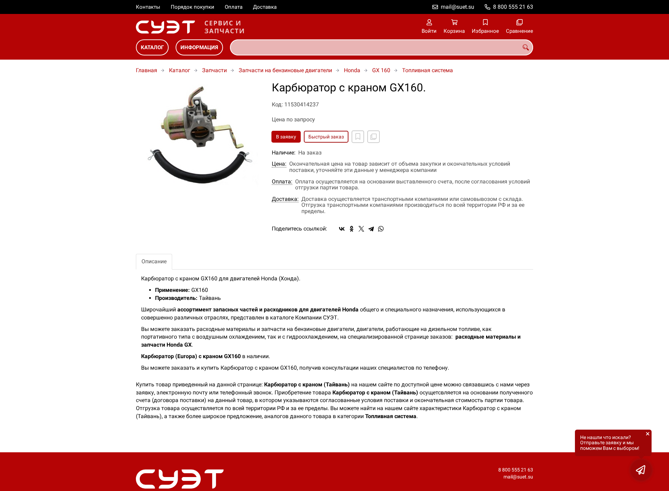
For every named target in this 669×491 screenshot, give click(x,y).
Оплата (234, 7)
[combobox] (381, 47)
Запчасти (214, 70)
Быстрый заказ (326, 136)
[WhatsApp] (381, 229)
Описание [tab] (154, 261)
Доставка (265, 7)
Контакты (148, 7)
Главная (146, 70)
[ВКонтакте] (342, 229)
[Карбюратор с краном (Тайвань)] (198, 139)
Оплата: (282, 182)
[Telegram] (371, 229)
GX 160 (381, 70)
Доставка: (285, 199)
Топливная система (427, 70)
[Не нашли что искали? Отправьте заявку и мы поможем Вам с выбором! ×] (641, 470)
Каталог (152, 47)
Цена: (279, 164)
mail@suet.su (457, 6)
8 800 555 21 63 (513, 6)
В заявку (286, 136)
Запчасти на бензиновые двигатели (285, 70)
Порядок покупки (192, 7)
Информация (199, 47)
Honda (352, 70)
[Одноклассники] (351, 229)
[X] (361, 229)
